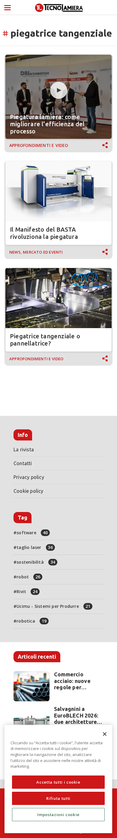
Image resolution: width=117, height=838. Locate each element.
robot (28, 577)
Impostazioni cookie (58, 814)
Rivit (27, 591)
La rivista (24, 449)
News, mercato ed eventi (36, 252)
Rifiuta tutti (58, 798)
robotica (31, 621)
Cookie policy (29, 491)
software (32, 532)
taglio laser (34, 547)
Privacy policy (29, 477)
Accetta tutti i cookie (58, 782)
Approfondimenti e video (38, 145)
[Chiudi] (104, 734)
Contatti (23, 463)
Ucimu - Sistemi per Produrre (53, 606)
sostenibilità (35, 562)
